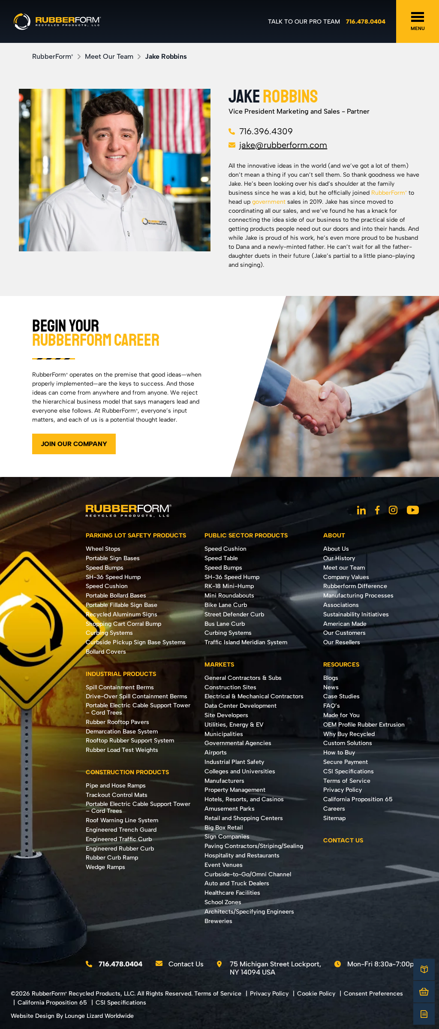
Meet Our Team (109, 56)
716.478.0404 (365, 21)
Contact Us (186, 964)
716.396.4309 (266, 131)
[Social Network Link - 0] (361, 511)
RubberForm (52, 56)
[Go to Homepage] (57, 21)
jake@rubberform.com (283, 145)
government (269, 201)
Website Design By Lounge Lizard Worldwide (72, 1016)
